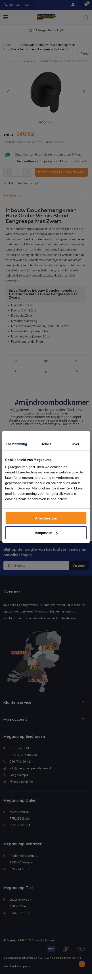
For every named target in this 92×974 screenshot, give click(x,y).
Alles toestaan (46, 518)
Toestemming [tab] (16, 444)
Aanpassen (43, 533)
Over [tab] (75, 444)
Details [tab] (46, 444)
